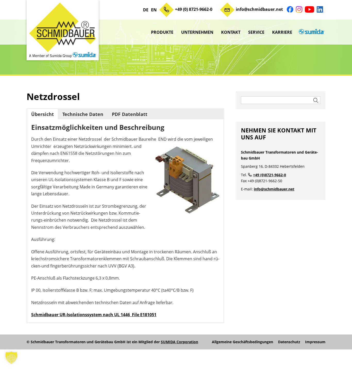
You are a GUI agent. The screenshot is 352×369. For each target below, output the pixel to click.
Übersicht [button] (42, 114)
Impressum (315, 342)
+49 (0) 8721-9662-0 (193, 9)
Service (256, 32)
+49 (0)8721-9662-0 (269, 174)
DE (145, 10)
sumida (311, 32)
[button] (11, 357)
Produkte (162, 32)
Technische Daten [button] (82, 114)
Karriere (282, 32)
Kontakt (230, 32)
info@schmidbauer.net (259, 9)
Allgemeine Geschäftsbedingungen (242, 342)
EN (154, 10)
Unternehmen (197, 32)
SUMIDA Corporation (179, 341)
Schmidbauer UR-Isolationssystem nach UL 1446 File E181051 (93, 314)
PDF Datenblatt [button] (129, 114)
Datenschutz (289, 342)
